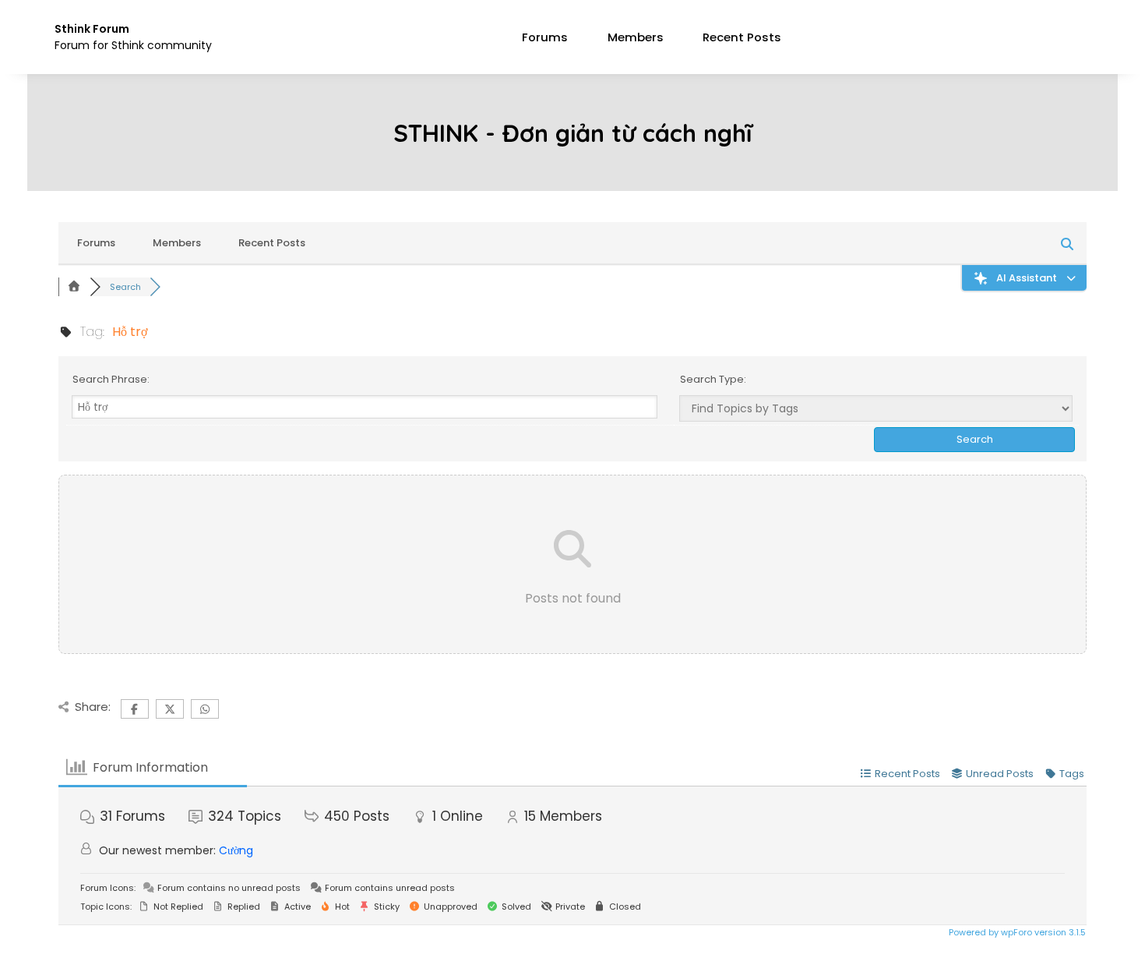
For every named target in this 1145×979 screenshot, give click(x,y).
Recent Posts (742, 37)
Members (636, 37)
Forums (545, 37)
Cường (236, 850)
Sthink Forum (92, 29)
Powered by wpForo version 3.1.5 (1016, 932)
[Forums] (74, 287)
